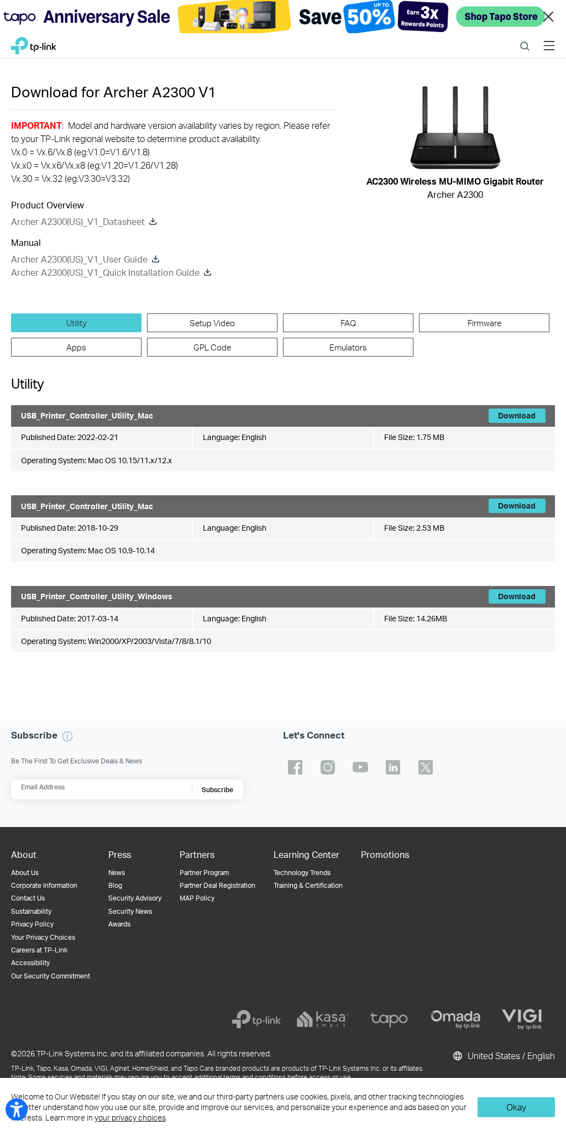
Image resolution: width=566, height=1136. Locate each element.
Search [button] (525, 39)
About (23, 854)
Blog (115, 885)
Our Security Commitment (50, 976)
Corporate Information (44, 885)
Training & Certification (308, 885)
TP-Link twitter (425, 767)
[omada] (455, 1019)
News (116, 872)
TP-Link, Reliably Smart (33, 43)
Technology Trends (302, 872)
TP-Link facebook (295, 767)
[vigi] (522, 1019)
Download (517, 415)
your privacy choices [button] (130, 1117)
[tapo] (389, 1019)
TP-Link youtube (360, 767)
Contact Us (28, 898)
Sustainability (31, 911)
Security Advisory (134, 898)
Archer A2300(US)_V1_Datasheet (78, 221)
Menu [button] (549, 39)
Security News (130, 911)
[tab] (76, 323)
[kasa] (323, 1019)
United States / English (510, 1055)
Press (119, 854)
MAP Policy (197, 898)
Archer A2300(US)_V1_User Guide (79, 259)
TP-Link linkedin (393, 767)
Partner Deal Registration (217, 885)
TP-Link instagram (328, 767)
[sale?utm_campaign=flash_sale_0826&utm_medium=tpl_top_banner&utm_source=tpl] (283, 16)
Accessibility (30, 963)
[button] (67, 736)
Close (548, 17)
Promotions (385, 854)
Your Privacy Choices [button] (43, 937)
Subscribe (217, 790)
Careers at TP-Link (39, 950)
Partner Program (204, 872)
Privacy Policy (32, 924)
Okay (516, 1107)
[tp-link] (256, 1019)
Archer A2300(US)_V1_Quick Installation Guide (105, 272)
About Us (25, 872)
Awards (119, 924)
